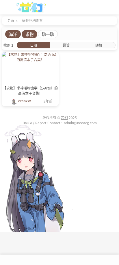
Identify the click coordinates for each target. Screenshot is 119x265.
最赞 (66, 45)
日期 (33, 45)
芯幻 (64, 117)
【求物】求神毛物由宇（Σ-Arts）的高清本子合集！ (30, 90)
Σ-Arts (13, 20)
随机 (98, 45)
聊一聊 (48, 34)
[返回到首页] (3, 20)
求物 (29, 34)
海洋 (13, 34)
